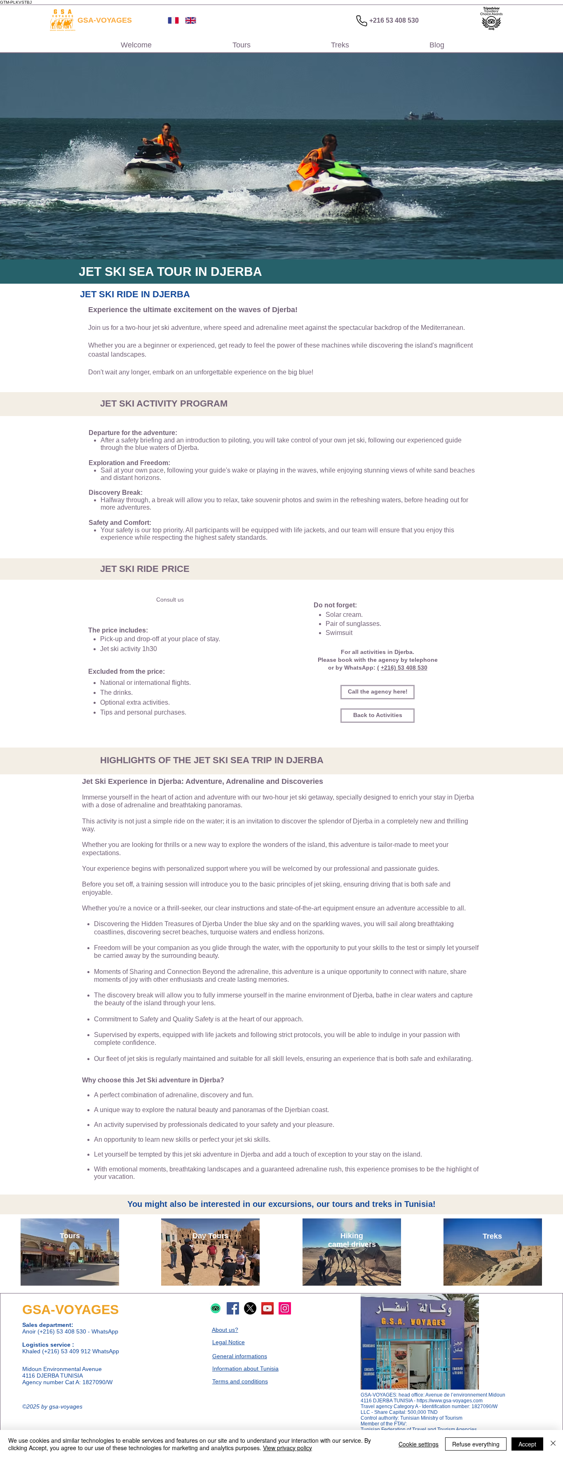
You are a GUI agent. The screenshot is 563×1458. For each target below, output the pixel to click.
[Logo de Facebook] (233, 1308)
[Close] (553, 1444)
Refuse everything (476, 1444)
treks (382, 1204)
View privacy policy (287, 1448)
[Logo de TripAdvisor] (215, 1308)
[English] (187, 20)
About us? (225, 1329)
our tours (335, 1204)
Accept (527, 1444)
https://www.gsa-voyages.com (450, 1401)
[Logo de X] (250, 1308)
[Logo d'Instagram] (285, 1308)
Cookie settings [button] (419, 1444)
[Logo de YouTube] (267, 1308)
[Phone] (361, 20)
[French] (170, 20)
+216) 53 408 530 (404, 667)
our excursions (282, 1204)
